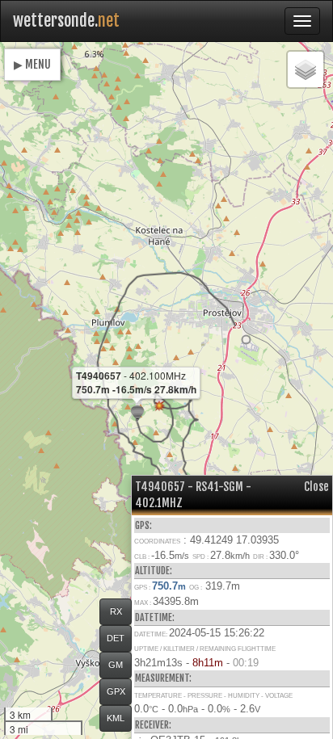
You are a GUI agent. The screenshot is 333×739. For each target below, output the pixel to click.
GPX (116, 691)
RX (116, 611)
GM (115, 665)
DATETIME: (155, 617)
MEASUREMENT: (163, 678)
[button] (246, 339)
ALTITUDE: (153, 571)
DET (115, 638)
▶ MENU (32, 64)
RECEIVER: (153, 725)
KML (115, 718)
